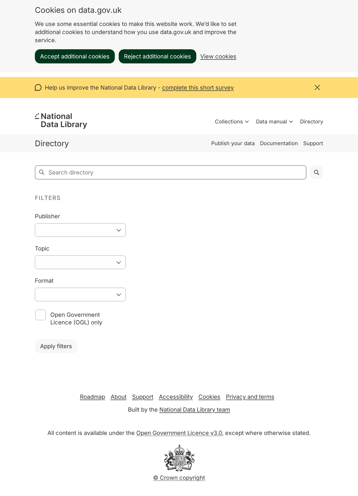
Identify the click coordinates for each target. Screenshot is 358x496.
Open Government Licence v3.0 (179, 432)
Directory (311, 121)
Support (313, 143)
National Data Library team (194, 409)
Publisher (47, 216)
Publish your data (233, 143)
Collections (229, 121)
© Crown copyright (179, 477)
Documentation (279, 143)
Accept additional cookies (75, 56)
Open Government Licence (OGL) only (76, 318)
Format (44, 280)
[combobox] (80, 230)
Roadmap (92, 396)
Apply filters (56, 346)
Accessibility (176, 396)
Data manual (271, 121)
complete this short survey (198, 87)
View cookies (218, 56)
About (119, 396)
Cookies (209, 396)
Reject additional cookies (157, 56)
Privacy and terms (250, 396)
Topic (42, 248)
